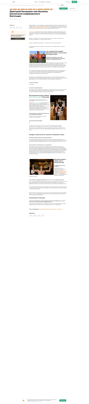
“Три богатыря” (32, 31)
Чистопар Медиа (42, 1)
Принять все (63, 400)
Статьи (20, 5)
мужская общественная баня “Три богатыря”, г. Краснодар (50, 209)
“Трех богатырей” (36, 102)
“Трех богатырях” (63, 171)
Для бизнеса (48, 1)
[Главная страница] (14, 1)
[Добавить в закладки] (10, 19)
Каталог (36, 1)
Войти (74, 1)
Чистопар (11, 5)
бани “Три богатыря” (35, 97)
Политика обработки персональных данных (34, 401)
